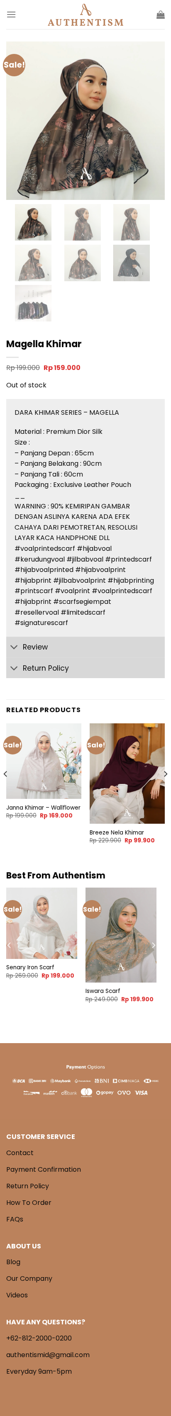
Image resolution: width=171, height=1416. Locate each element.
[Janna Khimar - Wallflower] (43, 760)
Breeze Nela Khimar (117, 833)
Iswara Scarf (103, 991)
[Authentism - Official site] (85, 15)
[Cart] (160, 14)
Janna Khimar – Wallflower (43, 808)
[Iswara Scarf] (121, 935)
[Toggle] (14, 648)
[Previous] (6, 791)
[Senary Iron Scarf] (41, 923)
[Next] (165, 791)
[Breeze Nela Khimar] (127, 773)
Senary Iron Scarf (30, 967)
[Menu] (11, 14)
